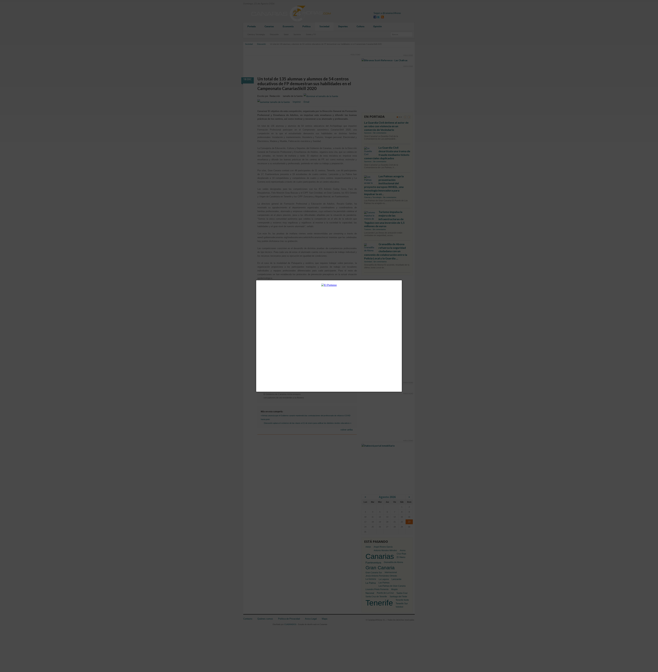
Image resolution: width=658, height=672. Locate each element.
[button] (401, 280)
